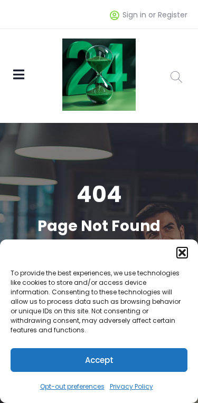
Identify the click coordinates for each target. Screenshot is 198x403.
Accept (99, 360)
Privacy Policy (131, 386)
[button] (182, 252)
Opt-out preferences (72, 386)
